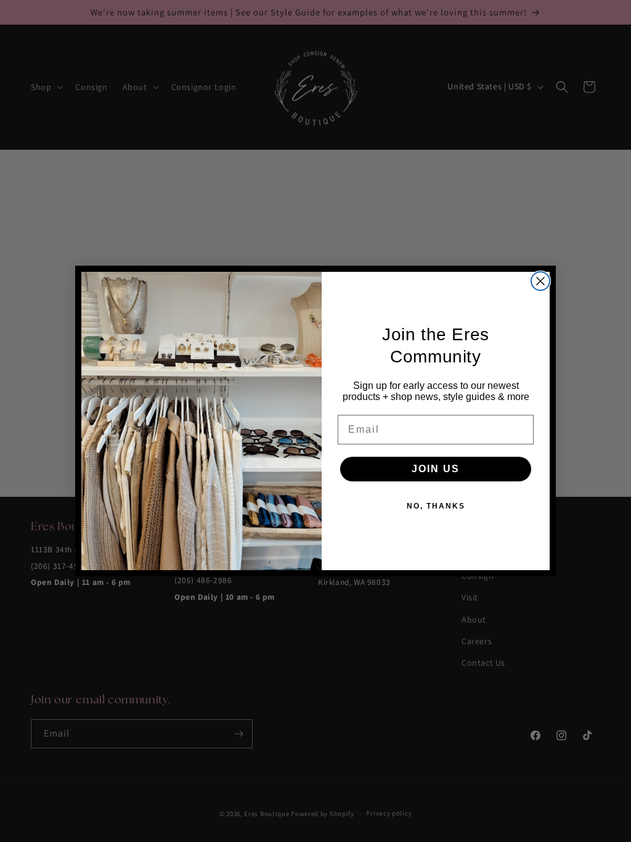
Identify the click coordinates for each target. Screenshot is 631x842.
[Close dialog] (540, 281)
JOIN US (436, 469)
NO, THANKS (436, 506)
